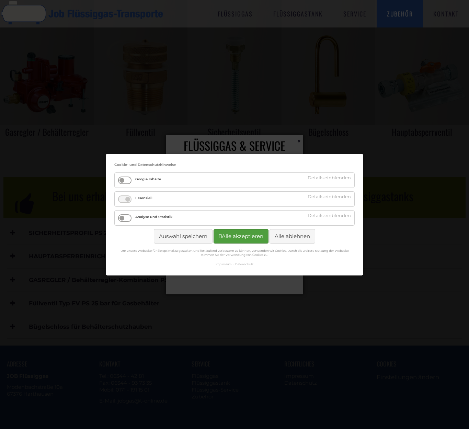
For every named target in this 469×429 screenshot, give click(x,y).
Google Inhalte (148, 179)
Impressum (224, 264)
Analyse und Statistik (153, 217)
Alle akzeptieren (242, 236)
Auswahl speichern (183, 236)
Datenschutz (244, 264)
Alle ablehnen (292, 236)
